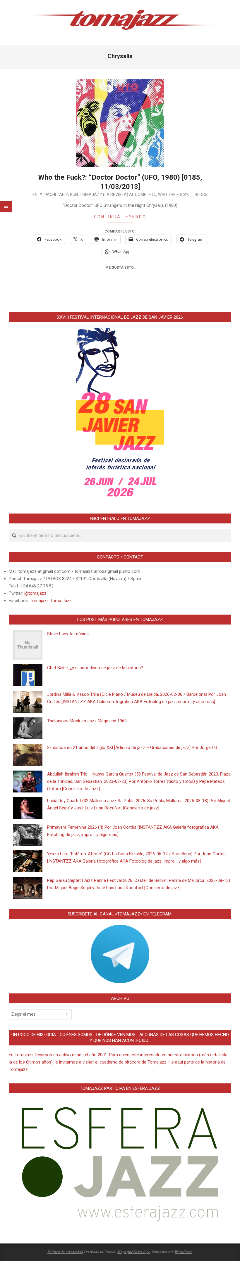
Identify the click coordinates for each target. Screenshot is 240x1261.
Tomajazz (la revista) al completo (118, 194)
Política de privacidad (65, 1251)
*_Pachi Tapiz (54, 194)
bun (74, 194)
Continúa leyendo (120, 216)
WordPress (183, 1251)
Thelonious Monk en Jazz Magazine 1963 (87, 721)
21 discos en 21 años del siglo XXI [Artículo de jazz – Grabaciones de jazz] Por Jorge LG (132, 747)
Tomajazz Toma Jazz (51, 600)
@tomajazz (35, 593)
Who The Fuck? (173, 194)
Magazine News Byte (133, 1251)
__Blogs (199, 194)
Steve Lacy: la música (68, 633)
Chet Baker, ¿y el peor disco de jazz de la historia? (95, 667)
